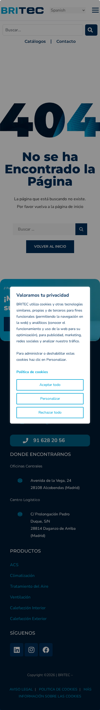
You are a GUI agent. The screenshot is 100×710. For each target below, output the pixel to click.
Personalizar (50, 398)
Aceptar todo (50, 384)
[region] (50, 355)
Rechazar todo (50, 412)
